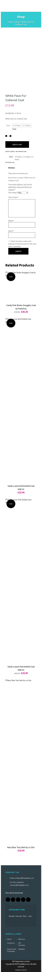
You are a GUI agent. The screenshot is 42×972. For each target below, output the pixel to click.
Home (10, 22)
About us (21, 939)
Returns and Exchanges (11, 950)
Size (8, 125)
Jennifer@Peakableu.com (19, 885)
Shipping (21, 949)
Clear (14, 129)
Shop (17, 22)
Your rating (13, 193)
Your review (13, 197)
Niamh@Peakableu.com (25, 878)
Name (11, 221)
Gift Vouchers (21, 944)
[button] (16, 125)
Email (11, 231)
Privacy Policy (21, 970)
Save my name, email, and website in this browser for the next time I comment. (22, 244)
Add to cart (17, 144)
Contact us (11, 943)
